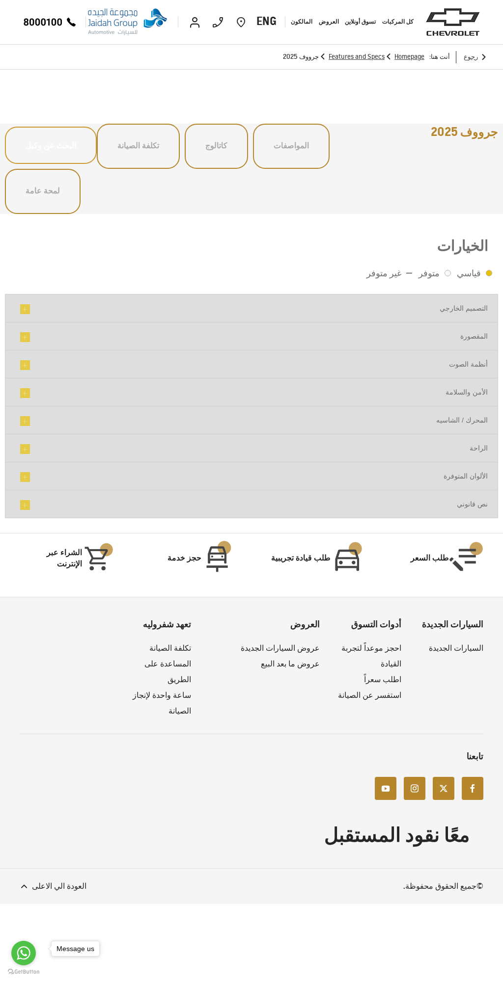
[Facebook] (472, 787)
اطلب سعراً (382, 679)
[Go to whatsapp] (23, 953)
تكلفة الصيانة (170, 648)
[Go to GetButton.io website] (23, 972)
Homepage (409, 57)
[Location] (240, 22)
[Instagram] (414, 787)
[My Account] (194, 22)
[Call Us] (217, 22)
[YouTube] (385, 787)
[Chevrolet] (453, 22)
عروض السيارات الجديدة (280, 648)
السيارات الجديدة (456, 648)
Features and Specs (357, 57)
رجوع (471, 57)
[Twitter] (443, 787)
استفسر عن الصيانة (369, 695)
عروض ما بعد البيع (290, 664)
